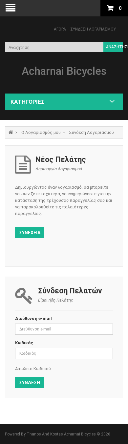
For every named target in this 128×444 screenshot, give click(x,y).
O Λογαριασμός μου (41, 132)
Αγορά (60, 29)
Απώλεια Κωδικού (33, 368)
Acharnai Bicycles (64, 71)
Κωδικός (24, 342)
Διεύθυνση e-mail (33, 318)
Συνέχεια (29, 232)
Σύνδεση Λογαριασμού (93, 29)
